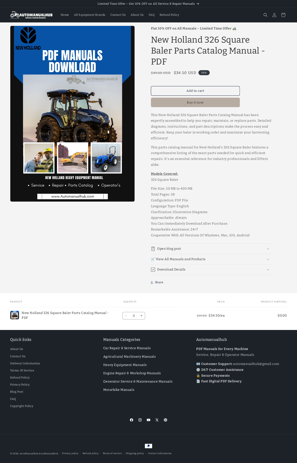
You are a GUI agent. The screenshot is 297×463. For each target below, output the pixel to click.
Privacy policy (70, 453)
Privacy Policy (19, 385)
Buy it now (195, 102)
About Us (16, 349)
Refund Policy (20, 377)
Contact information (160, 453)
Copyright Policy (21, 406)
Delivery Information (25, 363)
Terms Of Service (22, 370)
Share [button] (159, 282)
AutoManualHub (48, 453)
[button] (265, 15)
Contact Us (18, 356)
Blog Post (16, 392)
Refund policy (91, 453)
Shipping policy (135, 453)
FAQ (13, 399)
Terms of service (112, 453)
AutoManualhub (29, 453)
